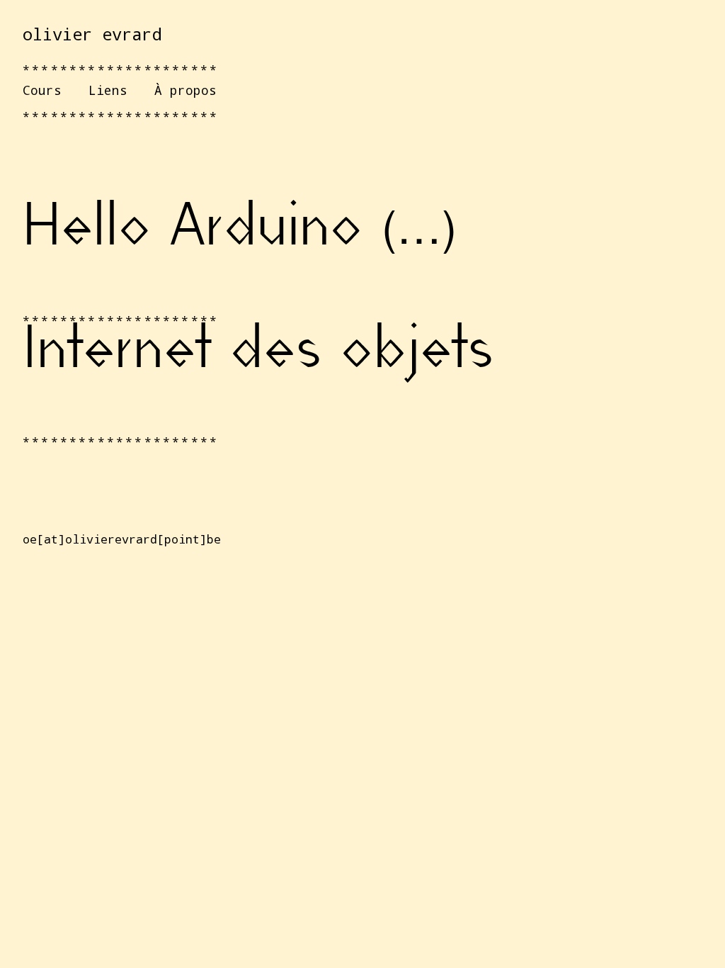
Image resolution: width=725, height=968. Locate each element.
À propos (185, 90)
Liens (108, 90)
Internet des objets (258, 353)
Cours (42, 90)
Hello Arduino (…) (240, 230)
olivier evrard (92, 34)
